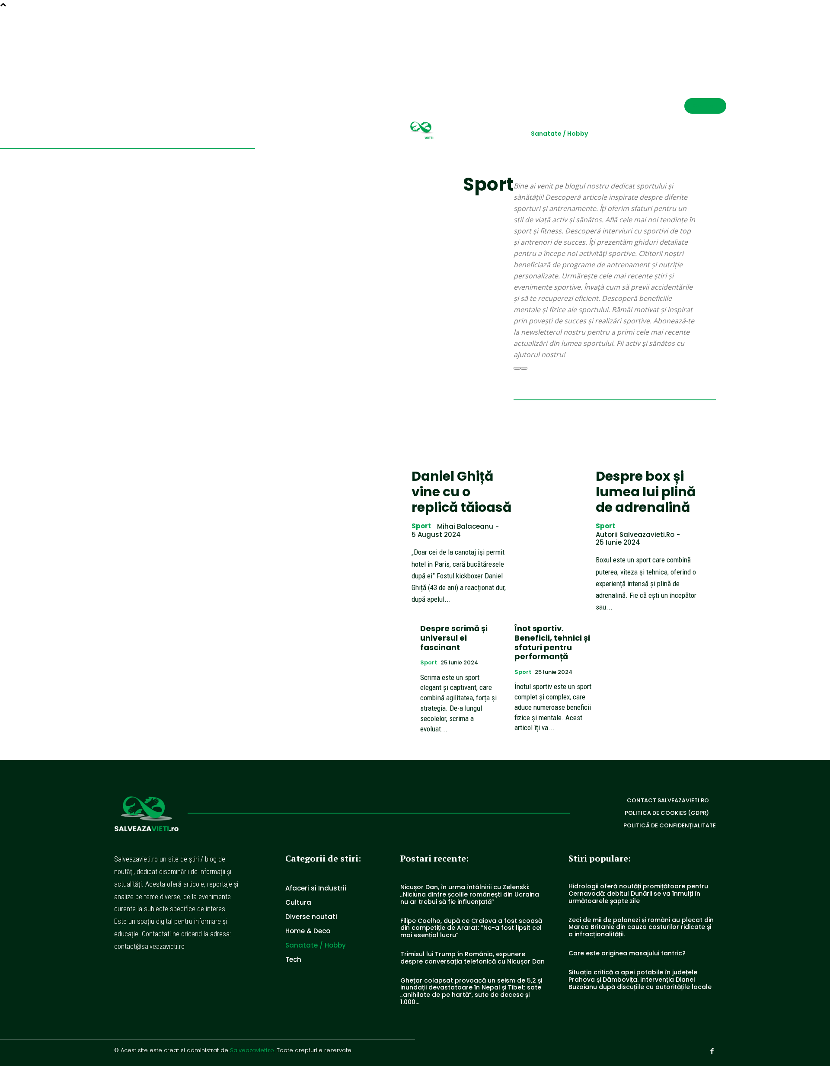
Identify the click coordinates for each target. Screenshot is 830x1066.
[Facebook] (723, 42)
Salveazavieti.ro (252, 1050)
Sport (421, 526)
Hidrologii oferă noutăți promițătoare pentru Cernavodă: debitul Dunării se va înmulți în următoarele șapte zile (638, 893)
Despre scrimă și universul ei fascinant (454, 637)
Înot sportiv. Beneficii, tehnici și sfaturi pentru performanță (552, 642)
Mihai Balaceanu (465, 526)
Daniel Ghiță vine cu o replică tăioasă (461, 492)
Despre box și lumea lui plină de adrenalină (646, 492)
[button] (691, 41)
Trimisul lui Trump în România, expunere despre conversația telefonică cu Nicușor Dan (472, 958)
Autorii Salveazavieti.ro (635, 534)
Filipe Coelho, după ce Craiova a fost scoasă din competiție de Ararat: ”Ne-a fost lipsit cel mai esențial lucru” (471, 928)
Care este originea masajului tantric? (627, 953)
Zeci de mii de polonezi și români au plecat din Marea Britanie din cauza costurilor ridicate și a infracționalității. (641, 927)
